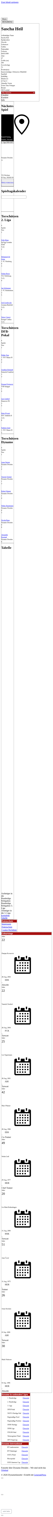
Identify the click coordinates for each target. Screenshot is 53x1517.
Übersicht (26, 1398)
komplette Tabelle (5, 916)
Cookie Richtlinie (9, 930)
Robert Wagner (6, 491)
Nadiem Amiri (5, 428)
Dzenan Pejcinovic (7, 384)
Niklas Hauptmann (7, 506)
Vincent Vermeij (6, 477)
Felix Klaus (5, 240)
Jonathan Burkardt (7, 370)
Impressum (6, 924)
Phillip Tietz (5, 355)
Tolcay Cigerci (5, 317)
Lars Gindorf (5, 399)
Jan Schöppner (6, 288)
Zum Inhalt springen (9, 2)
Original (4, 1470)
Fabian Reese (5, 274)
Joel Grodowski (6, 303)
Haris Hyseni (5, 413)
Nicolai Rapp (5, 520)
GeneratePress (40, 1475)
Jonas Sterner (5, 462)
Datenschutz (7, 927)
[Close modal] (2, 1494)
